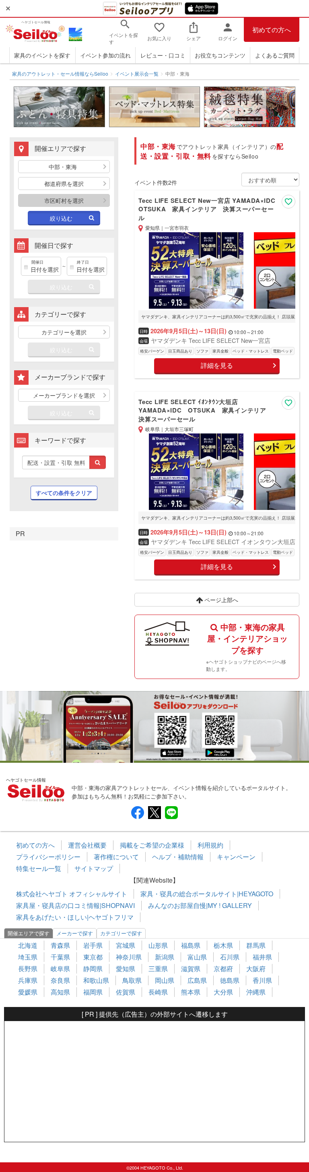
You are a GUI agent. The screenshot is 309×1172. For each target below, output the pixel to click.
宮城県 (125, 945)
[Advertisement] (154, 1081)
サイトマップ (93, 868)
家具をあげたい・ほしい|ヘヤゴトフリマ (75, 917)
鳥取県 (132, 980)
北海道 (27, 945)
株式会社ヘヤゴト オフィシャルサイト (71, 893)
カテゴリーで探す (121, 933)
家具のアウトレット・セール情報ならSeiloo (60, 73)
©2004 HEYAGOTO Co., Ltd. (154, 1167)
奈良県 (60, 980)
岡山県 (164, 980)
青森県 (60, 945)
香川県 (262, 980)
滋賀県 (190, 968)
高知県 (60, 992)
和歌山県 (96, 980)
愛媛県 (27, 992)
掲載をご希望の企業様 (152, 845)
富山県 (197, 957)
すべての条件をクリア (64, 493)
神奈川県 (129, 957)
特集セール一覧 (38, 868)
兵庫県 (27, 980)
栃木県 (223, 945)
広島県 (197, 980)
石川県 (229, 957)
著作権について (116, 856)
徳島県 (229, 980)
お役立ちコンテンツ (220, 55)
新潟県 (164, 957)
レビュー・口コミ (162, 55)
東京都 (93, 957)
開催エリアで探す (28, 933)
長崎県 (158, 992)
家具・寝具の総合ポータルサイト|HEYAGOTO (206, 893)
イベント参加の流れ (105, 55)
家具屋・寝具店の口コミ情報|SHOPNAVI (75, 905)
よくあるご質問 (275, 55)
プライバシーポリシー (48, 856)
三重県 (158, 968)
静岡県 (93, 968)
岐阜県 (60, 968)
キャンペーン (236, 856)
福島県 (190, 945)
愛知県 (125, 968)
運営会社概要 (87, 845)
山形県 (158, 945)
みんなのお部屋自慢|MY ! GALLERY (200, 905)
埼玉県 (27, 957)
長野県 (27, 968)
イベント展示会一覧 (137, 73)
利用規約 (210, 845)
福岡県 (93, 992)
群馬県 (256, 945)
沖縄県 (256, 992)
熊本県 (190, 992)
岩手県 (93, 945)
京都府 (223, 968)
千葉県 (60, 957)
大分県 (223, 992)
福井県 (262, 957)
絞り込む (61, 218)
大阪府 (256, 968)
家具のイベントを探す (42, 55)
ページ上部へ (220, 600)
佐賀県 (125, 992)
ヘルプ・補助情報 (178, 856)
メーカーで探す (74, 933)
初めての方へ (271, 29)
